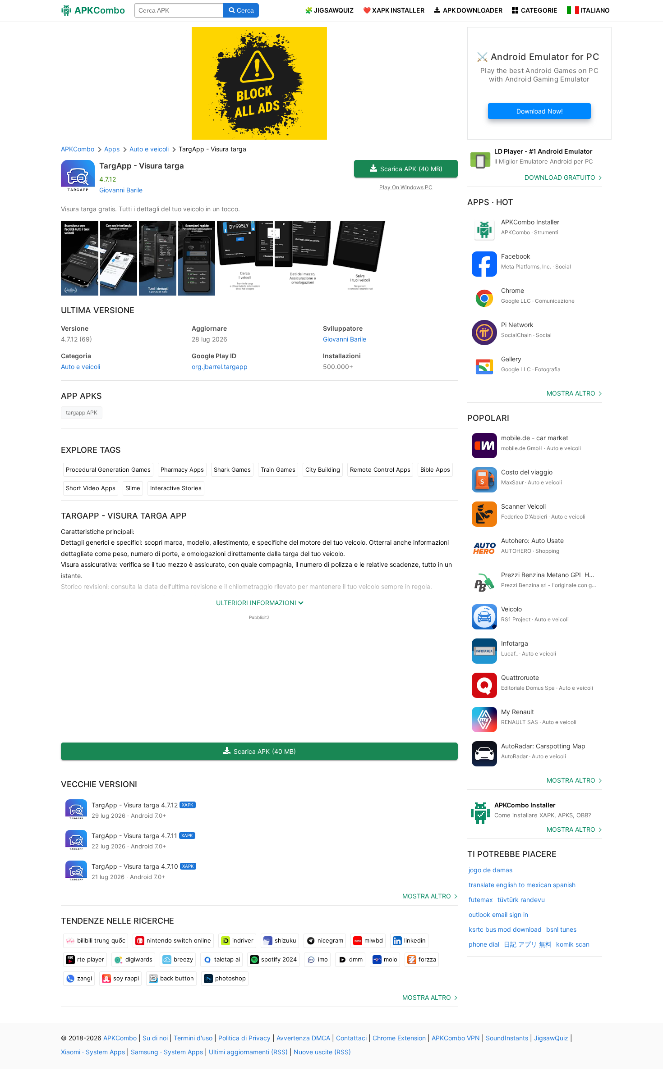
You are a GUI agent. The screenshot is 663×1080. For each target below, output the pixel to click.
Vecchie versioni (99, 784)
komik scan (572, 944)
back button (177, 978)
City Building (322, 469)
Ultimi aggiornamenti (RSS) (248, 1052)
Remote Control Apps (380, 469)
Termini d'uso (193, 1038)
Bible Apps (435, 469)
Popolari (488, 418)
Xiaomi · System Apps (93, 1052)
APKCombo (77, 149)
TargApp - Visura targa (141, 165)
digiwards (138, 959)
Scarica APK (411, 169)
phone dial (484, 944)
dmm (356, 959)
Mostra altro (426, 896)
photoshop (230, 978)
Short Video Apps (90, 488)
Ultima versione (97, 310)
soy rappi (126, 978)
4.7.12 (76, 339)
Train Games (278, 469)
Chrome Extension (399, 1038)
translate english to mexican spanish (522, 885)
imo (323, 959)
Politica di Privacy (244, 1038)
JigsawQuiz (551, 1038)
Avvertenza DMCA (303, 1038)
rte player (90, 959)
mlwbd (373, 940)
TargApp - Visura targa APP (124, 515)
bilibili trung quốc (101, 940)
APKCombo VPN (456, 1038)
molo (390, 959)
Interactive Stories (176, 488)
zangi (84, 978)
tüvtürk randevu (521, 899)
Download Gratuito (560, 177)
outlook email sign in (498, 914)
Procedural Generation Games (108, 469)
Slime (132, 488)
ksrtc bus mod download (505, 929)
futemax (481, 899)
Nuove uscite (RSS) (322, 1052)
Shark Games (232, 469)
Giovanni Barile (121, 190)
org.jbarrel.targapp (220, 366)
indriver (242, 940)
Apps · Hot (490, 202)
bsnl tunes (561, 929)
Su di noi (155, 1038)
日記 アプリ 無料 (528, 944)
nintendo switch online (179, 940)
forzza (427, 959)
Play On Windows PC (406, 187)
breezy (183, 959)
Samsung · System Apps (167, 1052)
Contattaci (351, 1038)
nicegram (330, 940)
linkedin (415, 940)
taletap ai (227, 959)
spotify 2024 (279, 959)
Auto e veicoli (80, 366)
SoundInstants (507, 1038)
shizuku (285, 940)
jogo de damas (490, 870)
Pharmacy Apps (182, 469)
